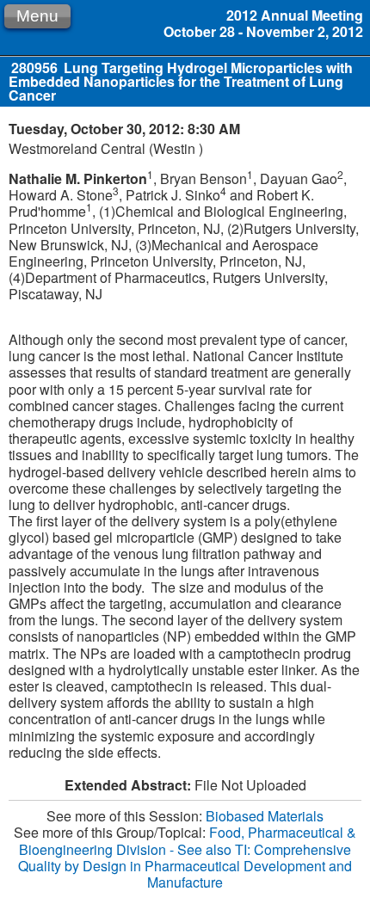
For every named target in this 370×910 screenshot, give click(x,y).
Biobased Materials (265, 816)
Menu (37, 16)
